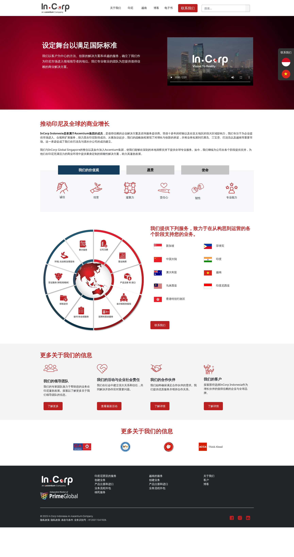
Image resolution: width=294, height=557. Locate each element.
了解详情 (159, 406)
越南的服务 (156, 476)
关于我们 (115, 8)
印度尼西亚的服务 (105, 476)
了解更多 (53, 406)
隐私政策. (45, 520)
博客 (156, 8)
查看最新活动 (109, 406)
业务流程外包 (103, 488)
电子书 (169, 8)
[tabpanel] (147, 191)
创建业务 (100, 480)
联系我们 (188, 8)
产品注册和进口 (104, 484)
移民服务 (100, 492)
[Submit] (247, 8)
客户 (206, 480)
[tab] (89, 170)
